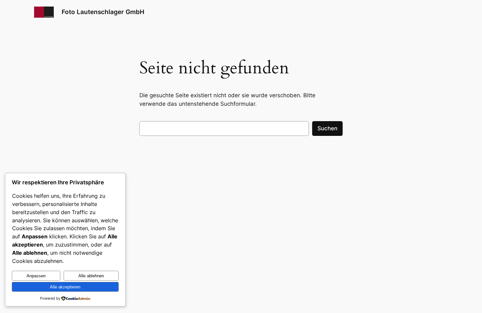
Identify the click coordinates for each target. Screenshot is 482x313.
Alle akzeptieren (65, 287)
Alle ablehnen (91, 275)
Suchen (327, 128)
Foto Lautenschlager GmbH (103, 12)
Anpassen (36, 275)
